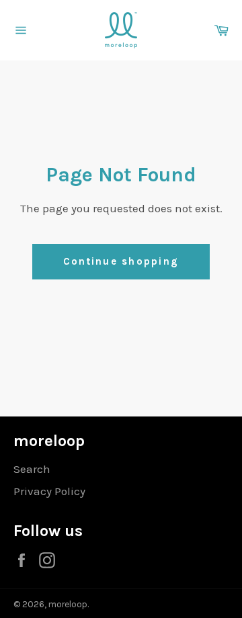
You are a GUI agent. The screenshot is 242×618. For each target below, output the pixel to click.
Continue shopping (121, 261)
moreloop (67, 604)
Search (31, 469)
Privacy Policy (49, 491)
